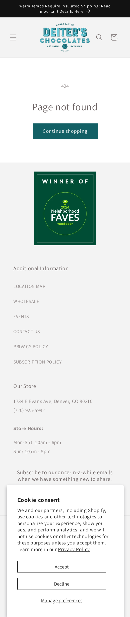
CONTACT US (26, 331)
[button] (13, 37)
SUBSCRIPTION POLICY (37, 362)
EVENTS (21, 316)
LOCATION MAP (29, 286)
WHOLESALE (26, 301)
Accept (62, 566)
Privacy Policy (74, 549)
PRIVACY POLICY (30, 346)
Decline (61, 584)
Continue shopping (65, 131)
